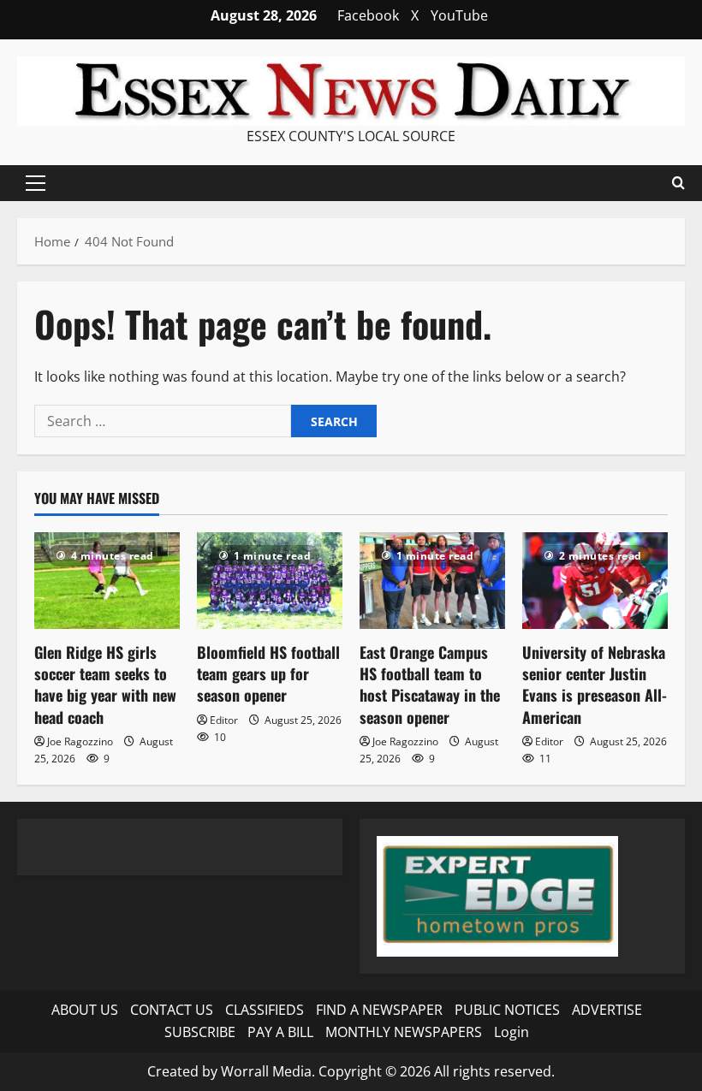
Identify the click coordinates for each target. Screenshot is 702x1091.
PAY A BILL (280, 1032)
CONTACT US (171, 1009)
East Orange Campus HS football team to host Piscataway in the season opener (430, 684)
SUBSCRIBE (199, 1032)
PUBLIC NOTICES (507, 1009)
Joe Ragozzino (80, 741)
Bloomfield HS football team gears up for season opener (268, 673)
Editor (224, 720)
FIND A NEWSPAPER (379, 1009)
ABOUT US (84, 1009)
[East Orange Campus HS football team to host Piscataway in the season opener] (432, 580)
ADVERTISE (607, 1009)
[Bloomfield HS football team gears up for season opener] (269, 580)
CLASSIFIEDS (264, 1009)
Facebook (368, 15)
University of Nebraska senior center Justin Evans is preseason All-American (594, 684)
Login (511, 1032)
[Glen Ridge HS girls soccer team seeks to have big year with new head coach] (107, 580)
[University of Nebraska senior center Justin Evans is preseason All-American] (595, 580)
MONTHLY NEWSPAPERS (403, 1032)
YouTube (459, 15)
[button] (35, 183)
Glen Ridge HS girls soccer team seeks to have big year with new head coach (105, 684)
